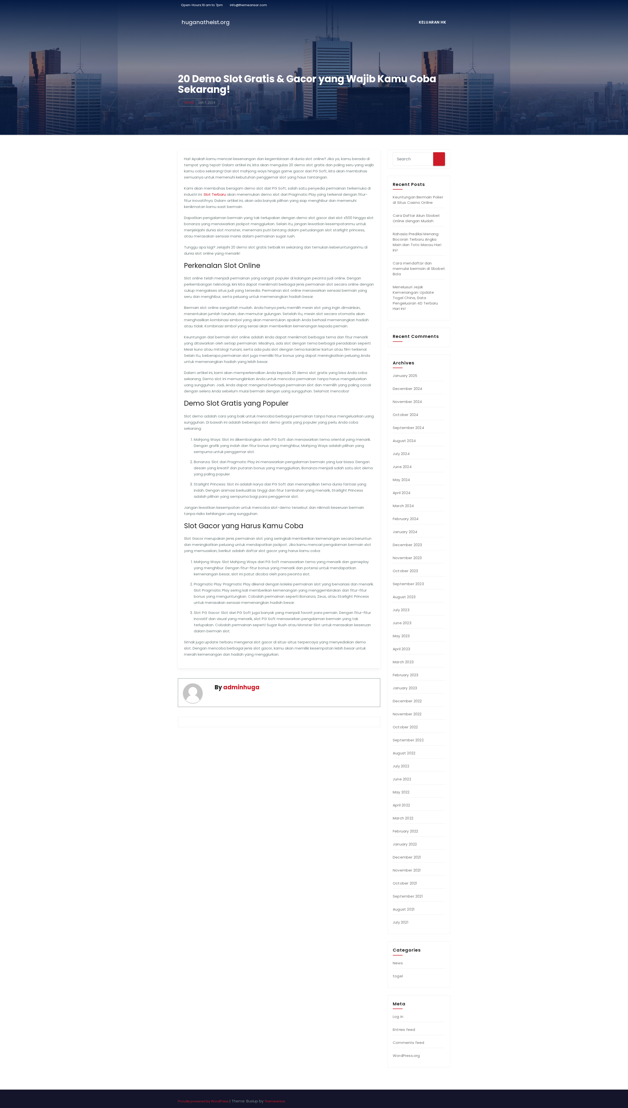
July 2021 (400, 922)
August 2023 (404, 596)
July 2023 (401, 609)
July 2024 (401, 453)
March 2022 (403, 818)
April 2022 (401, 805)
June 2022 (402, 779)
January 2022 (405, 844)
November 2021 (407, 870)
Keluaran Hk (432, 22)
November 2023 (407, 557)
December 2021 (407, 857)
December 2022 (407, 701)
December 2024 (407, 388)
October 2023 (405, 570)
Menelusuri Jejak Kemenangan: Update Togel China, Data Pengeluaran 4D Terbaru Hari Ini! (415, 297)
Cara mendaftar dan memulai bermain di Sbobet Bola (419, 269)
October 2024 (405, 414)
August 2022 (404, 753)
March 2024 (403, 505)
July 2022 (401, 766)
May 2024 (401, 479)
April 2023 (401, 648)
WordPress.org (406, 1055)
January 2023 (405, 688)
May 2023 (401, 635)
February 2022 (405, 831)
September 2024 (408, 427)
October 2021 (405, 883)
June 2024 (402, 466)
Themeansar (274, 1101)
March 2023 (403, 662)
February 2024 (406, 518)
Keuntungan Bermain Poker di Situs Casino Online (418, 199)
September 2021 (408, 896)
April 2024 (401, 492)
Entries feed (404, 1029)
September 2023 (408, 583)
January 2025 (405, 375)
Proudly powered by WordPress (203, 1101)
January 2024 (405, 531)
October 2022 (405, 727)
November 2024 (407, 401)
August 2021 (404, 909)
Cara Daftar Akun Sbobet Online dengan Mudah (416, 218)
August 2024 (404, 440)
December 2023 (407, 544)
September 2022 (408, 740)
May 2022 (401, 792)
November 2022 (407, 714)
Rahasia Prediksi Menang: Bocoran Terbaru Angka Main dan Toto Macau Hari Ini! (417, 242)
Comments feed (408, 1042)
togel (398, 976)
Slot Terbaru (215, 194)
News (189, 102)
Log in (398, 1016)
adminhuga (241, 687)
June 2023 (402, 622)
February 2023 (406, 675)
